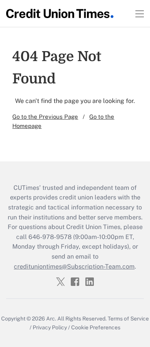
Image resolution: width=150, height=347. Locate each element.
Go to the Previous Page (45, 116)
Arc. (51, 318)
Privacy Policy (50, 327)
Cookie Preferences (95, 327)
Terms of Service (128, 318)
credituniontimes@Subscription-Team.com (74, 266)
